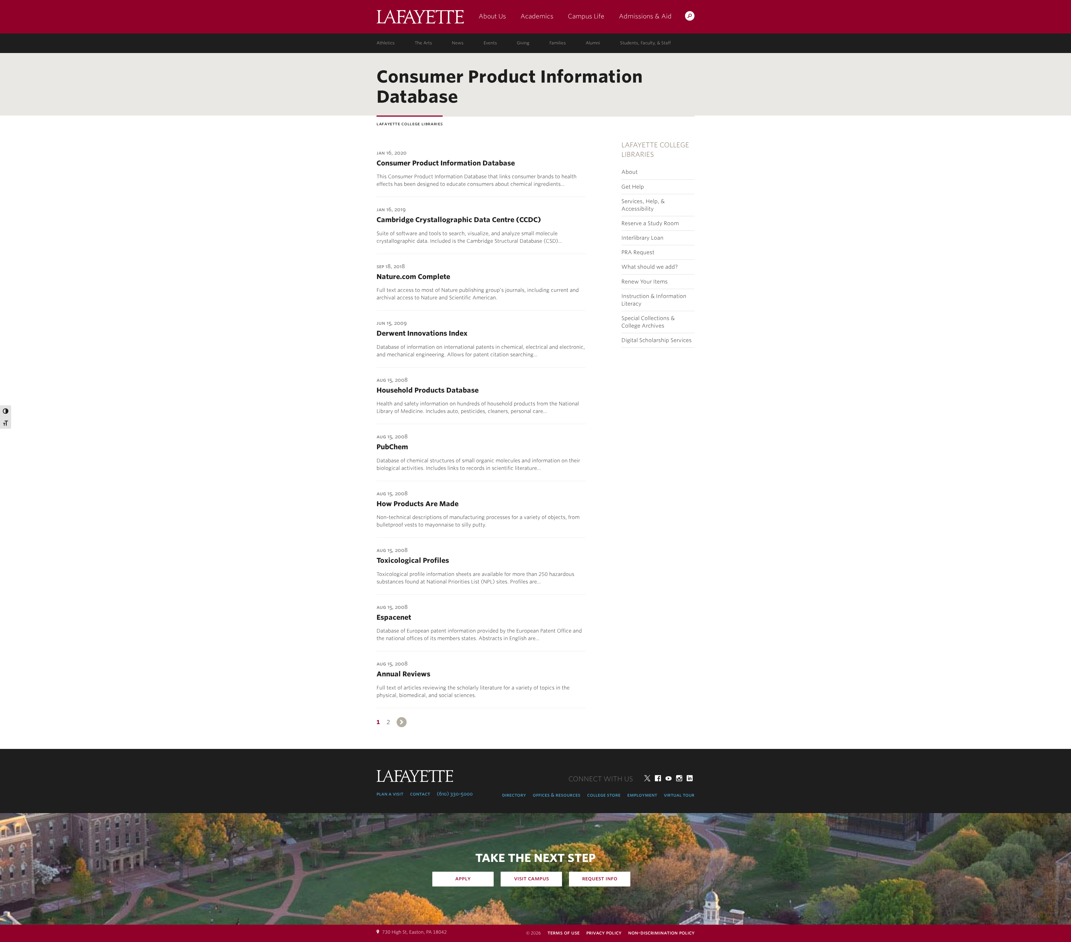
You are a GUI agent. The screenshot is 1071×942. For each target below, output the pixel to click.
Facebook (658, 778)
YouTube (668, 778)
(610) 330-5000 (455, 794)
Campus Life (586, 16)
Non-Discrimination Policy (661, 933)
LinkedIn (689, 778)
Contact (420, 794)
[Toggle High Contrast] (5, 411)
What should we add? (649, 267)
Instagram (679, 778)
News (458, 42)
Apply (463, 878)
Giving (523, 42)
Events (490, 42)
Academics (536, 16)
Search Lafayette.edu (689, 17)
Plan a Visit (390, 794)
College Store (604, 795)
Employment (642, 795)
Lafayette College (420, 19)
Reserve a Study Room (650, 223)
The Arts (423, 42)
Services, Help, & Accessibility (643, 205)
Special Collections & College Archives (648, 322)
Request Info (599, 878)
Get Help (632, 187)
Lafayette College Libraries (655, 149)
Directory (514, 795)
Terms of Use (563, 933)
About (629, 172)
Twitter (647, 778)
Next (402, 722)
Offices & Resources (556, 795)
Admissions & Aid (645, 16)
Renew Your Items (644, 281)
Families (557, 42)
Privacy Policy (603, 933)
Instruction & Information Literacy (653, 300)
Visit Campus (531, 878)
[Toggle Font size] (5, 423)
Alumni (593, 42)
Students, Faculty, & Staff (645, 42)
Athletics (386, 42)
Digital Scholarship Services (656, 340)
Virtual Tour (679, 795)
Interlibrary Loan (642, 238)
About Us (492, 16)
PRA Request (637, 252)
